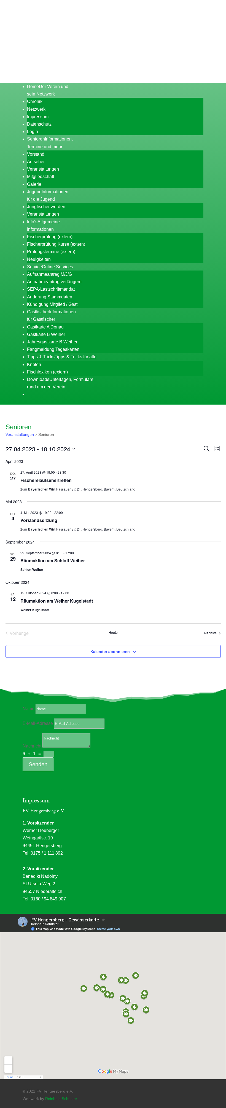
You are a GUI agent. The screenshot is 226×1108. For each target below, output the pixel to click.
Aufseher (36, 161)
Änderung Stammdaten (49, 297)
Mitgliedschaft (40, 176)
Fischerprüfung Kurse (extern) (56, 244)
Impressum (38, 116)
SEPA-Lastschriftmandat (51, 289)
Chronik (34, 101)
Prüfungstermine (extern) (51, 251)
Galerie (34, 184)
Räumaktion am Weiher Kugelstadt (56, 601)
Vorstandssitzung (38, 520)
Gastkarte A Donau (45, 327)
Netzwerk (36, 109)
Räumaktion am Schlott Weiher (52, 560)
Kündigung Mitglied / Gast (52, 304)
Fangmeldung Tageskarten (53, 349)
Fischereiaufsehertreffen (46, 480)
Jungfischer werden (46, 206)
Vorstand (35, 154)
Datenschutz (39, 124)
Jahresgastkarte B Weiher (52, 342)
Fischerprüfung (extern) (49, 236)
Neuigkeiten (39, 259)
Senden (38, 764)
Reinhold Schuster (61, 1098)
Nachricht (32, 746)
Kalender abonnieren (110, 651)
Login (32, 131)
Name (28, 708)
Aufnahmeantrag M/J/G (49, 274)
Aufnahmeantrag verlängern (54, 281)
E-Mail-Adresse (38, 723)
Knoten (34, 364)
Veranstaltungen (43, 169)
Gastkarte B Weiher (46, 334)
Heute (113, 632)
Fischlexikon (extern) (47, 372)
